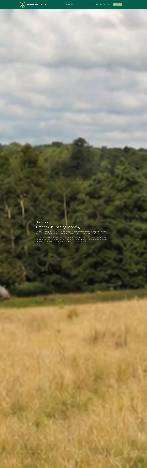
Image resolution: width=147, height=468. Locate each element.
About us (102, 4)
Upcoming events (69, 4)
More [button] (108, 4)
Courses (78, 4)
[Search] (124, 4)
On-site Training (94, 4)
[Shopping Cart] (126, 4)
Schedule (85, 4)
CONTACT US (117, 4)
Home (61, 4)
